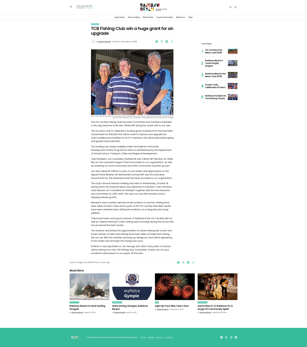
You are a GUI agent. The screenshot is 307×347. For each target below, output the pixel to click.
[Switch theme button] (235, 7)
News (156, 302)
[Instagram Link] (231, 337)
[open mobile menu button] (71, 7)
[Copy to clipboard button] (171, 41)
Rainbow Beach (104, 42)
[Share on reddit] (166, 41)
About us (159, 337)
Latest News (119, 17)
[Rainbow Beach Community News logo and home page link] (154, 7)
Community (95, 24)
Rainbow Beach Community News (104, 337)
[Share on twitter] (161, 41)
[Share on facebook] (157, 41)
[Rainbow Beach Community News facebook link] (222, 337)
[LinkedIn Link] (235, 337)
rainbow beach (117, 302)
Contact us (169, 337)
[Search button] (230, 7)
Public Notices (74, 302)
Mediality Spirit (132, 337)
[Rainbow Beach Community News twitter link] (226, 337)
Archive (143, 337)
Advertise (151, 337)
